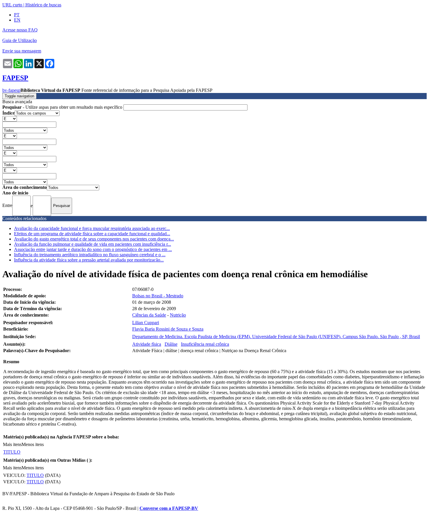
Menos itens (33, 444)
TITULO (11, 451)
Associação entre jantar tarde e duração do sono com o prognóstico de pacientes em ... (93, 249)
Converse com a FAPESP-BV (168, 508)
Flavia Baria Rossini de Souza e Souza (167, 328)
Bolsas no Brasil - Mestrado (157, 295)
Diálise (171, 344)
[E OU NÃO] (9, 118)
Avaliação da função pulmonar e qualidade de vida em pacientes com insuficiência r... (92, 244)
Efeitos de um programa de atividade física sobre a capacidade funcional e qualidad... (92, 233)
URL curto (12, 4)
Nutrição (178, 314)
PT (17, 14)
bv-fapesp (11, 90)
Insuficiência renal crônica (205, 344)
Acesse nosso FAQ (20, 29)
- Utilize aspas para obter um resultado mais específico (62, 107)
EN (17, 19)
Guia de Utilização (19, 40)
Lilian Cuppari (145, 322)
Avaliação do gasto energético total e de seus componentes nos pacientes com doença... (94, 238)
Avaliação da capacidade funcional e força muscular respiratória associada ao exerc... (92, 228)
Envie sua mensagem (21, 50)
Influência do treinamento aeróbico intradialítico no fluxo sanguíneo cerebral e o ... (89, 254)
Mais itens (12, 444)
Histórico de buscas (43, 4)
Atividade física (146, 344)
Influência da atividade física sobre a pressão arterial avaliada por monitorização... (89, 259)
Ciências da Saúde (149, 314)
